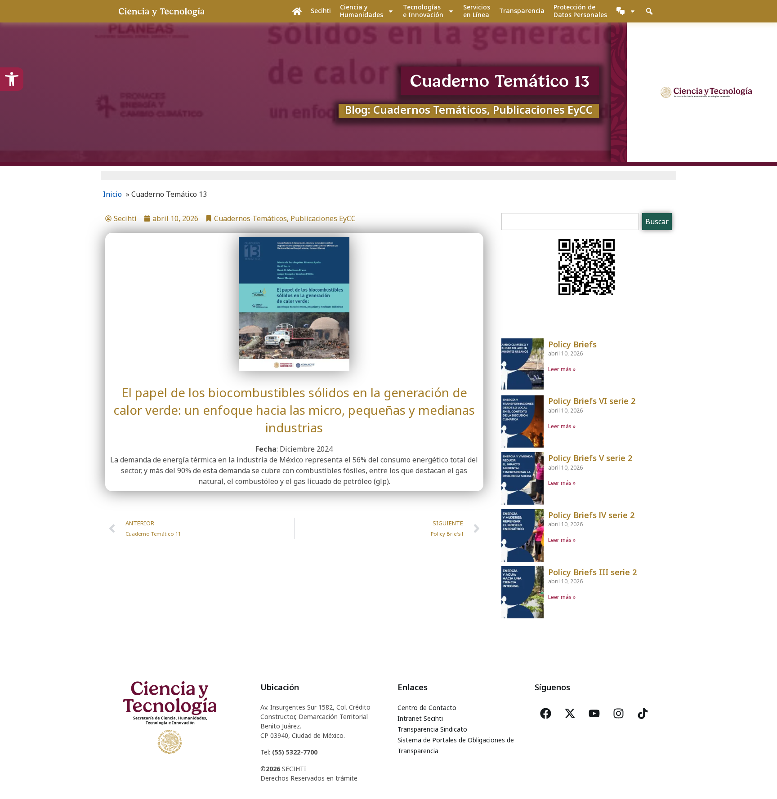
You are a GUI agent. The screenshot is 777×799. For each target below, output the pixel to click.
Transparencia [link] (522, 10)
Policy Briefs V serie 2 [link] (590, 458)
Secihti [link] (321, 10)
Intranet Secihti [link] (420, 718)
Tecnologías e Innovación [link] (423, 11)
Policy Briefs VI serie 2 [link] (591, 400)
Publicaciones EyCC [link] (323, 218)
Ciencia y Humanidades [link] (361, 11)
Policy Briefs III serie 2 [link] (592, 572)
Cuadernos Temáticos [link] (250, 218)
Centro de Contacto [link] (426, 707)
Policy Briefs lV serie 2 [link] (591, 515)
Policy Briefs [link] (572, 344)
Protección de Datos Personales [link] (580, 11)
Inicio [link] (112, 194)
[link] (11, 79)
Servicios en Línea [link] (476, 11)
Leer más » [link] (562, 369)
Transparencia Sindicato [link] (432, 729)
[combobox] (570, 221)
